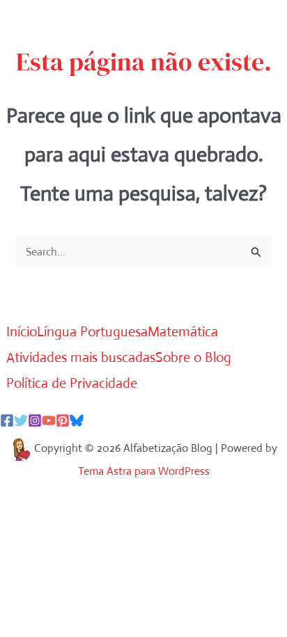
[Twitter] (21, 420)
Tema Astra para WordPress (144, 471)
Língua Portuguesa (92, 331)
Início (21, 331)
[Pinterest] (63, 420)
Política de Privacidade (71, 383)
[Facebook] (7, 420)
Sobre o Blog (193, 357)
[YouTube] (49, 420)
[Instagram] (35, 420)
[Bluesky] (77, 420)
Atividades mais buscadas (80, 357)
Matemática (183, 331)
